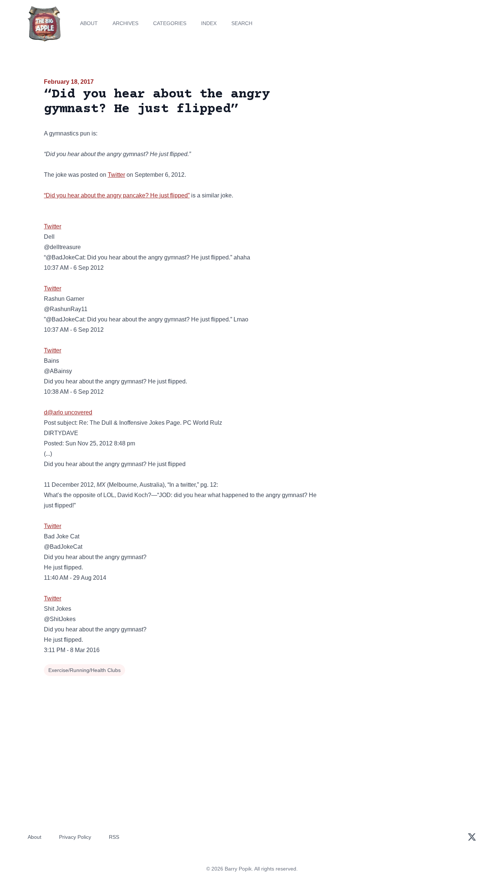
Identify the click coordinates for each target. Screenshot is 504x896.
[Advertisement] (393, 134)
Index (209, 23)
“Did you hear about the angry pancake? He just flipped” (117, 195)
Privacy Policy (75, 837)
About (89, 23)
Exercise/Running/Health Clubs (84, 670)
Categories (169, 23)
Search (241, 23)
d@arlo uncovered (68, 412)
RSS (114, 837)
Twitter (116, 175)
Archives (125, 23)
